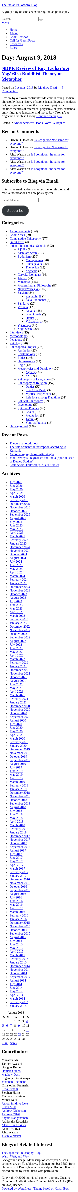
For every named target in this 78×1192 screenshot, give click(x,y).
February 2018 (19, 828)
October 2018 (18, 800)
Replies (59, 123)
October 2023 (18, 594)
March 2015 (17, 955)
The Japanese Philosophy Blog (21, 1152)
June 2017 (16, 857)
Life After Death (36, 390)
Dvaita (30, 318)
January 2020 (18, 745)
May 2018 (16, 818)
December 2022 (20, 626)
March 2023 (17, 615)
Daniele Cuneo (11, 1071)
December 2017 (20, 836)
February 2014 (19, 1002)
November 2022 (20, 630)
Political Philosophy (30, 401)
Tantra (30, 419)
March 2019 (17, 781)
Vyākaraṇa (24, 325)
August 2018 (18, 807)
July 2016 (16, 897)
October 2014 (18, 973)
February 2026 (19, 500)
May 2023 (16, 608)
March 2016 (17, 912)
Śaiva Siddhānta (36, 300)
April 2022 (16, 655)
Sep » (13, 1043)
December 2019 (20, 749)
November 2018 (20, 796)
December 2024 (20, 547)
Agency (31, 372)
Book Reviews (19, 37)
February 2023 (19, 619)
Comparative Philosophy (25, 238)
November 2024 (20, 550)
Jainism (22, 278)
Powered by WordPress (16, 1188)
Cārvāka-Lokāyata (29, 274)
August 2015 (18, 937)
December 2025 (20, 503)
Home (13, 29)
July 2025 (16, 521)
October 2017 (18, 843)
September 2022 (20, 637)
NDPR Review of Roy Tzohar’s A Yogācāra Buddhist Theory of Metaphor (35, 74)
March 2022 (17, 659)
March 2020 (17, 738)
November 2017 (20, 839)
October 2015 (18, 930)
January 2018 (18, 832)
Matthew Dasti (47, 87)
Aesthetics (24, 350)
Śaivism (23, 292)
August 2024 (18, 558)
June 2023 (16, 605)
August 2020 (18, 720)
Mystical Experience (38, 393)
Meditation (32, 415)
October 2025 (18, 511)
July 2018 (16, 810)
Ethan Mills (9, 1107)
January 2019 (18, 789)
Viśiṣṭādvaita (34, 321)
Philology (16, 343)
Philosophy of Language (33, 379)
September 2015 (20, 933)
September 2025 (20, 514)
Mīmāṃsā (24, 282)
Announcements (24, 123)
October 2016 (18, 886)
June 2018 (16, 814)
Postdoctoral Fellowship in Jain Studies (34, 465)
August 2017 (18, 850)
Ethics (21, 357)
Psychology (25, 404)
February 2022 (19, 662)
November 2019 (20, 753)
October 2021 (18, 677)
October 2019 (18, 756)
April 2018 (16, 821)
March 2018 (17, 825)
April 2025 (16, 532)
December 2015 (20, 922)
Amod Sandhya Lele (15, 1103)
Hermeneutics (26, 361)
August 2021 (18, 680)
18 (27, 1030)
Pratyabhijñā (33, 296)
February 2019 (19, 785)
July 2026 (16, 482)
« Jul (5, 1043)
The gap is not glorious (24, 443)
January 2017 (18, 875)
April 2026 (16, 493)
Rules (13, 47)
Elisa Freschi (10, 1089)
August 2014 (18, 980)
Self (28, 375)
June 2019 (16, 771)
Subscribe (15, 211)
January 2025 (18, 543)
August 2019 (18, 763)
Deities (30, 386)
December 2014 (20, 966)
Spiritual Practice (28, 408)
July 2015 (16, 940)
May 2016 (16, 904)
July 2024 (16, 561)
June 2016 (16, 901)
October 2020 (18, 713)
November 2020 (20, 709)
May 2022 (16, 651)
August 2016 (18, 893)
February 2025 (19, 540)
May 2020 (16, 731)
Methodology (18, 336)
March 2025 (17, 536)
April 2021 (16, 691)
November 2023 (20, 590)
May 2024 (16, 568)
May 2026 (16, 489)
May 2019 (16, 774)
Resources (16, 44)
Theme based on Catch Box (51, 1188)
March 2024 (17, 576)
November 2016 (20, 883)
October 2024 (18, 554)
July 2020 (16, 724)
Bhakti (30, 412)
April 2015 (16, 951)
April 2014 (16, 995)
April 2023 (16, 612)
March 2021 (17, 695)
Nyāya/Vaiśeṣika (28, 289)
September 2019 (20, 760)
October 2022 (18, 633)
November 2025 (20, 507)
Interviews (16, 332)
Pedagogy (16, 339)
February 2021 (19, 698)
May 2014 (16, 991)
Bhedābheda (33, 314)
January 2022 (18, 666)
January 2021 (18, 702)
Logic (21, 365)
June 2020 (16, 727)
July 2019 (16, 767)
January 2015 (18, 962)
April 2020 (16, 735)
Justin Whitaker (11, 1136)
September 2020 (20, 716)
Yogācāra (31, 271)
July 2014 (16, 984)
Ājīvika (22, 249)
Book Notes (43, 123)
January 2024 (18, 583)
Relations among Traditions (43, 397)
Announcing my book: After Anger (32, 454)
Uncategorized (19, 426)
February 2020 (19, 742)
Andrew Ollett (11, 1114)
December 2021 (20, 670)
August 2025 (18, 518)
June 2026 (16, 485)
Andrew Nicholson (14, 1110)
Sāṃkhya (23, 303)
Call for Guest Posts (22, 40)
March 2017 (17, 868)
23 (19, 1034)
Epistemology (26, 354)
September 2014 (20, 977)
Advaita (31, 310)
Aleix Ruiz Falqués (14, 1125)
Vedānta (23, 307)
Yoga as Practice (36, 422)
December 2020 (20, 706)
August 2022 (18, 641)
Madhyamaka (34, 260)
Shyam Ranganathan (15, 1118)
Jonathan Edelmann (14, 1081)
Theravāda (32, 267)
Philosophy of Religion (32, 383)
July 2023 (16, 601)
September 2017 (20, 847)
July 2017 (16, 854)
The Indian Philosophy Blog (19, 5)
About (14, 33)
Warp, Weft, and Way (15, 1156)
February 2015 (19, 958)
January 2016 (18, 919)
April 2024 (16, 572)
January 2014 (18, 1005)
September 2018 (20, 803)
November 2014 (20, 969)
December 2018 (20, 792)
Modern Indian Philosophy (34, 285)
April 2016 (16, 908)
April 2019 (16, 778)
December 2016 (20, 879)
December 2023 (20, 586)
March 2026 (17, 496)
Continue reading (49, 116)
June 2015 (16, 944)
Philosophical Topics (23, 347)
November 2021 (20, 673)
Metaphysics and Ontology (35, 368)
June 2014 (16, 987)
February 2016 (19, 915)
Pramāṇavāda (34, 263)
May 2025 (16, 529)
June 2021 (16, 684)
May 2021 (16, 688)
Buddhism (24, 256)
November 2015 (20, 926)
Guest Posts (17, 242)
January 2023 (18, 623)
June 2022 (16, 648)
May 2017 (16, 861)
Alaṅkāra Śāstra (28, 253)
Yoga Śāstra (25, 328)
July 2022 (16, 644)
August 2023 (18, 597)
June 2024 (16, 565)
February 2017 (19, 872)
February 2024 (19, 579)
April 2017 (16, 865)
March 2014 (17, 998)
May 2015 (16, 948)
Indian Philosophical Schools (28, 245)
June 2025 (16, 525)
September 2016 (20, 890)
